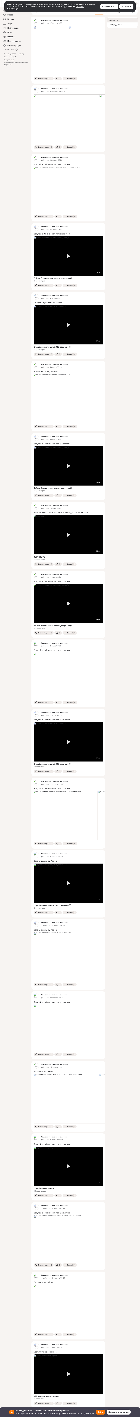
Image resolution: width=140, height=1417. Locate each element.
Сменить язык (9, 49)
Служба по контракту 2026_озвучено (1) (52, 347)
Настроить (126, 6)
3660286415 (39, 557)
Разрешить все (109, 6)
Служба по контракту (44, 1188)
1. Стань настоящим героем (46, 1396)
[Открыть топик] (68, 164)
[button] (44, 78)
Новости (7, 57)
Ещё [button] (13, 57)
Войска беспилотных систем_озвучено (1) (53, 278)
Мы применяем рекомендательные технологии (16, 62)
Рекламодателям (10, 54)
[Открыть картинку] (51, 50)
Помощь (21, 54)
